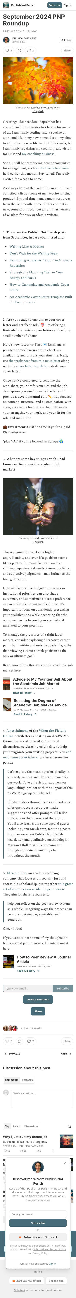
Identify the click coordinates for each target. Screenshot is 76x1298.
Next (64, 1054)
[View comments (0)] (19, 50)
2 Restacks (36, 1028)
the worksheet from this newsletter (35, 360)
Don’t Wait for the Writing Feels (34, 253)
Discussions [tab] (31, 1126)
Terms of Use (58, 1245)
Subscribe (55, 5)
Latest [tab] (17, 1126)
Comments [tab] (11, 1080)
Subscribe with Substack (41, 1237)
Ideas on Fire (16, 873)
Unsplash (38, 111)
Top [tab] (7, 1126)
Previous (14, 1054)
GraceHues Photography (41, 108)
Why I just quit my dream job (25, 1137)
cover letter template (31, 366)
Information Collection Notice (49, 1249)
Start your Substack (28, 1281)
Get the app (56, 1281)
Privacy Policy (40, 1253)
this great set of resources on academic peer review (38, 886)
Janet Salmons (17, 730)
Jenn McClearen (22, 688)
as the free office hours (53, 168)
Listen (68, 40)
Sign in (68, 5)
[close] (65, 1163)
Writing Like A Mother (27, 246)
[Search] (69, 1126)
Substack (19, 1290)
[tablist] (19, 1080)
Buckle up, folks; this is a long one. (25, 1141)
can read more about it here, (37, 754)
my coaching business (38, 153)
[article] (38, 1144)
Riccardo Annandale (42, 538)
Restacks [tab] (27, 1080)
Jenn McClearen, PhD (24, 38)
